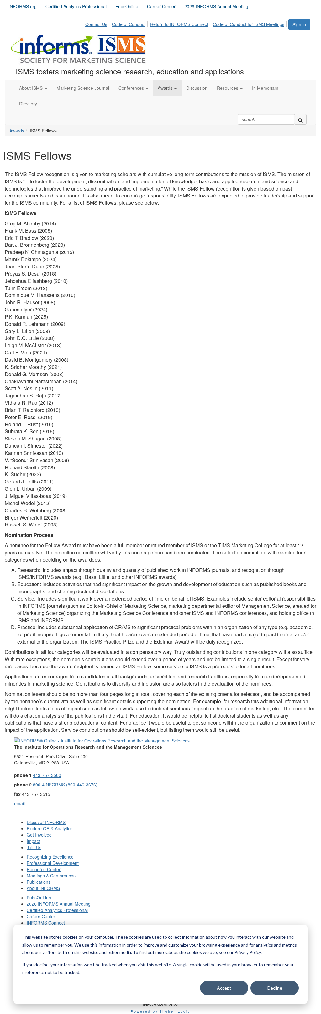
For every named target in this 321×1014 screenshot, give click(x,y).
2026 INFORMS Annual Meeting (216, 6)
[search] (300, 119)
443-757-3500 (47, 775)
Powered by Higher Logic (161, 1011)
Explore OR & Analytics (49, 828)
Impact (33, 841)
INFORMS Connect (46, 923)
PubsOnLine (39, 897)
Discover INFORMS (46, 822)
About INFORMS (43, 888)
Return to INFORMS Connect (179, 24)
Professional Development (53, 863)
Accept (224, 987)
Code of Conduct (128, 24)
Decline (274, 987)
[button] (33, 88)
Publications (38, 882)
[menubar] (186, 23)
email (19, 803)
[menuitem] (98, 23)
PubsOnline (126, 6)
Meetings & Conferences (51, 875)
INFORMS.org (22, 6)
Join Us (34, 847)
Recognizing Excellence (50, 857)
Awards (16, 130)
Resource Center (44, 869)
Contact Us (96, 24)
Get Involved (39, 835)
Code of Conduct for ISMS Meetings (248, 24)
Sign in (299, 24)
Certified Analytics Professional (76, 6)
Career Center (161, 6)
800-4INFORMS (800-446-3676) (65, 784)
